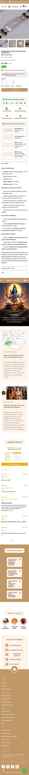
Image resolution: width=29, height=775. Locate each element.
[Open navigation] (3, 6)
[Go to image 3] (21, 43)
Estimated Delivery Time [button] (8, 268)
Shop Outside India (7, 689)
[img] (4, 474)
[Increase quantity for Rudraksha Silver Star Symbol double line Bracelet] (13, 82)
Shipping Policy (6, 733)
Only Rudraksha (6, 711)
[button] (4, 57)
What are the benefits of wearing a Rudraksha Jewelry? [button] (12, 562)
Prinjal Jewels (10, 772)
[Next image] (26, 24)
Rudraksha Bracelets (7, 705)
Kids (3, 723)
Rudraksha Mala (6, 698)
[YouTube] (17, 766)
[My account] (20, 6)
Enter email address (8, 761)
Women (4, 708)
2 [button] (13, 541)
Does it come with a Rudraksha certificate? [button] (12, 595)
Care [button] (2, 272)
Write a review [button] (14, 464)
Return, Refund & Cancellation (9, 736)
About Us (4, 683)
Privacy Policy (5, 745)
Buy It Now (9, 95)
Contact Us (4, 686)
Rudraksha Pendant (7, 702)
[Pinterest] (12, 766)
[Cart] (25, 6)
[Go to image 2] (12, 43)
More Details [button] (4, 163)
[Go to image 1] (4, 43)
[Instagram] (8, 766)
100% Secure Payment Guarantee (17, 1)
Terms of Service (6, 742)
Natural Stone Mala (7, 720)
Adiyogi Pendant (6, 695)
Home (3, 679)
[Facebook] (3, 766)
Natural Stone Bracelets (8, 717)
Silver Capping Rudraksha (8, 714)
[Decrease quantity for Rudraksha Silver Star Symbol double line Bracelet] (2, 82)
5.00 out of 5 (18, 447)
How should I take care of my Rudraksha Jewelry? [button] (12, 573)
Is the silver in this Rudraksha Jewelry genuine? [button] (12, 583)
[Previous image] (2, 24)
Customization (5, 739)
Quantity (3, 78)
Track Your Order (6, 730)
